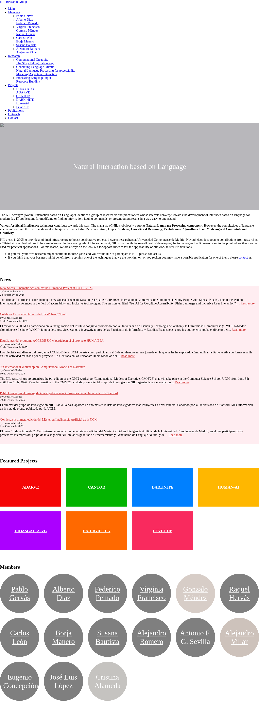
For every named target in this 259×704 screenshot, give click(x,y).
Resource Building (28, 81)
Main (11, 8)
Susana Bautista (26, 45)
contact (243, 257)
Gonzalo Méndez (27, 30)
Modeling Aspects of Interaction (36, 74)
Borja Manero (25, 41)
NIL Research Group (13, 1)
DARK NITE (25, 99)
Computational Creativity (32, 59)
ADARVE (23, 92)
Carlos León (24, 37)
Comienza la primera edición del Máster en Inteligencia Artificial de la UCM (48, 419)
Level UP (22, 107)
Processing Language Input (33, 78)
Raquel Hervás (25, 34)
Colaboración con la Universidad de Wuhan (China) (33, 314)
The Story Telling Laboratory (35, 63)
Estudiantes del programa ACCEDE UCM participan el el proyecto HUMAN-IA (52, 340)
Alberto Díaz (24, 19)
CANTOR (23, 96)
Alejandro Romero (28, 48)
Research (14, 56)
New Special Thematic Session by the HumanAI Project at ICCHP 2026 (46, 288)
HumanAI (22, 103)
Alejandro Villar (26, 52)
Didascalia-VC (25, 88)
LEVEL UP (162, 531)
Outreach (14, 114)
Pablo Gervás (24, 16)
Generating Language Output (35, 67)
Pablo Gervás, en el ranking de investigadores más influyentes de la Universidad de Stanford (59, 393)
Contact (13, 118)
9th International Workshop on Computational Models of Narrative (42, 367)
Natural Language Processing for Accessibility (45, 70)
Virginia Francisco (28, 27)
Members (14, 12)
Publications (16, 110)
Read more (248, 303)
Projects (13, 85)
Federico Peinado (27, 23)
